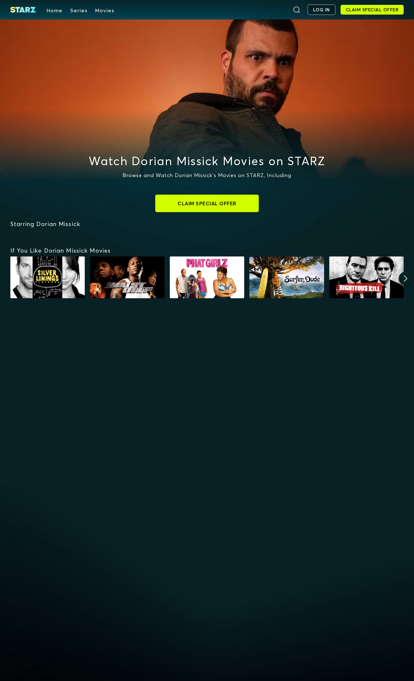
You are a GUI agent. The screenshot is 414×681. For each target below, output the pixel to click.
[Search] (296, 9)
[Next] (405, 278)
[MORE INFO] (47, 277)
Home (54, 10)
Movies (104, 10)
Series (78, 10)
